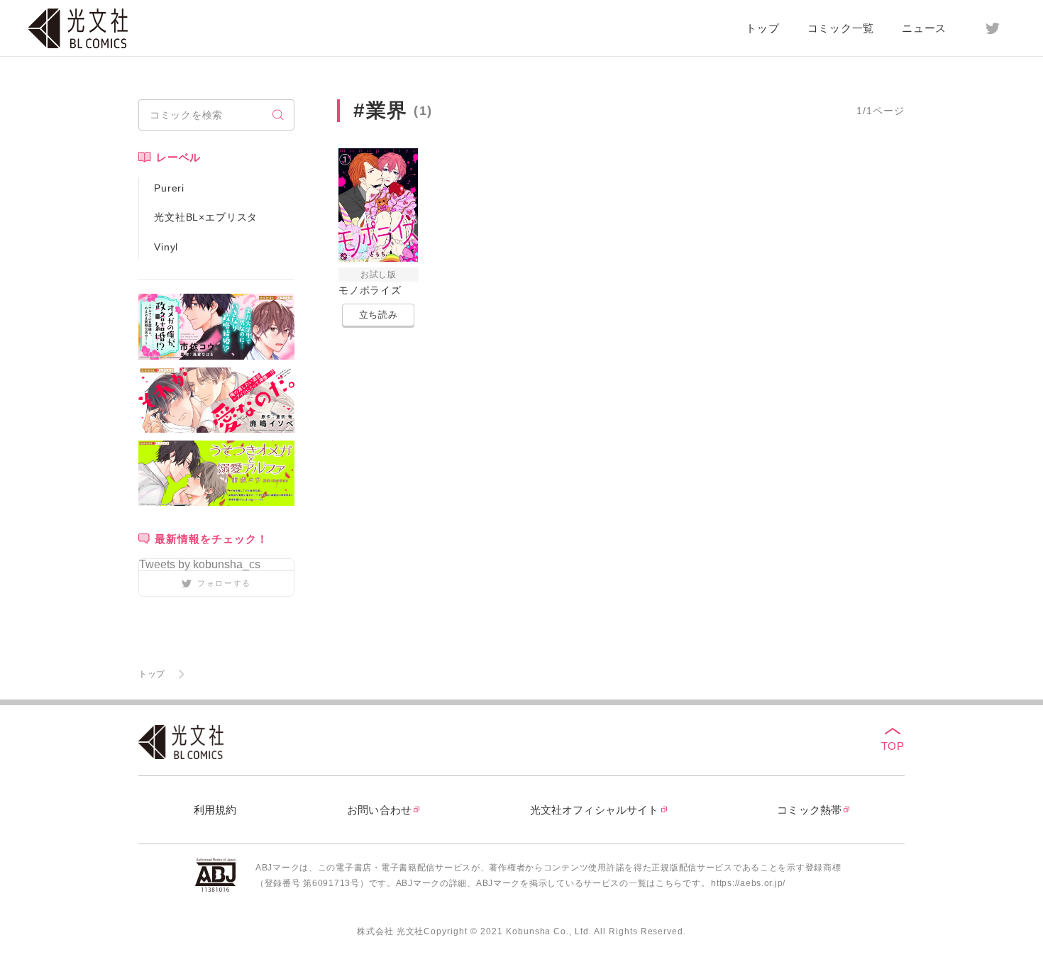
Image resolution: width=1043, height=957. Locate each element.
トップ (762, 28)
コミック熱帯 (809, 809)
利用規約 (215, 809)
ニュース (924, 28)
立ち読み (378, 314)
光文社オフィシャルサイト (594, 809)
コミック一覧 (841, 28)
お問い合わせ (379, 809)
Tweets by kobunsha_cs (199, 564)
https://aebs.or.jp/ (748, 883)
